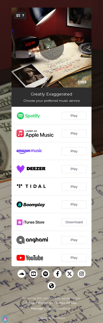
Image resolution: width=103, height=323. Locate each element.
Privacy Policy (37, 303)
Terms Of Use (66, 303)
